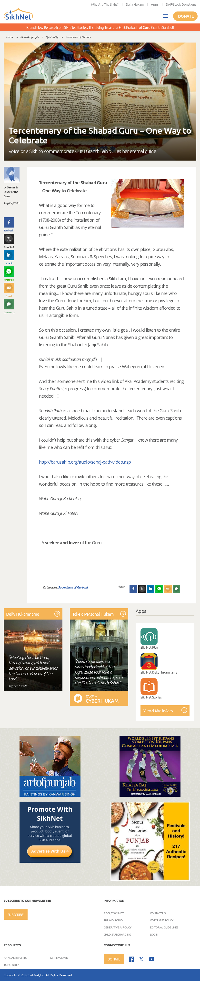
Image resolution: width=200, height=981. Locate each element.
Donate (186, 16)
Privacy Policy (113, 920)
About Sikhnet (114, 913)
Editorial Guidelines (164, 927)
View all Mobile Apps (157, 710)
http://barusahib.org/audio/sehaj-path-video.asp (85, 462)
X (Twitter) (9, 247)
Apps (155, 4)
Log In (154, 934)
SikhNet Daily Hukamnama (158, 672)
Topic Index (11, 965)
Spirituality (52, 37)
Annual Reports (15, 957)
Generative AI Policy (117, 927)
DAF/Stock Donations (181, 4)
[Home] (18, 14)
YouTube (151, 959)
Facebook (8, 230)
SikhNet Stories (151, 697)
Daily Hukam (135, 4)
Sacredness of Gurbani (77, 37)
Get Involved (59, 957)
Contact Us (157, 913)
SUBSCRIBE (16, 914)
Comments (9, 312)
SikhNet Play (149, 647)
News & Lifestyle (29, 37)
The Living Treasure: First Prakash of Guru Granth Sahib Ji (131, 27)
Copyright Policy (161, 920)
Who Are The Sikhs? (105, 4)
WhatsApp (9, 279)
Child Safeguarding (117, 934)
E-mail (9, 296)
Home (9, 37)
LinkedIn (9, 263)
